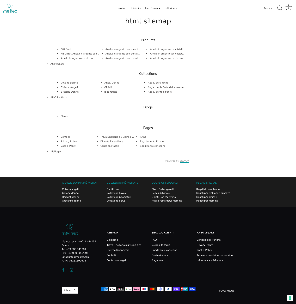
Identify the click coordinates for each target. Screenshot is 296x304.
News (64, 116)
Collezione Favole (117, 193)
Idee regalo (151, 8)
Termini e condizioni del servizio (215, 255)
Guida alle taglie (109, 146)
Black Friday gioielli (163, 189)
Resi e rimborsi (160, 255)
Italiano (67, 290)
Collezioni (169, 8)
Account (268, 8)
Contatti (111, 255)
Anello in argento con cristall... (122, 53)
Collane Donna (69, 82)
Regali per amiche (158, 82)
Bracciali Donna (70, 91)
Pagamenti (158, 260)
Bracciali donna (70, 197)
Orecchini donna (71, 200)
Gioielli (135, 8)
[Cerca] (279, 8)
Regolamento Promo (152, 141)
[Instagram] (71, 269)
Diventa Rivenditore (111, 141)
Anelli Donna (111, 82)
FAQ (154, 239)
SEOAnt (184, 160)
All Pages (55, 151)
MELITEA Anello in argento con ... (80, 53)
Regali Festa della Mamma (167, 200)
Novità (121, 8)
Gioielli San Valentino (164, 197)
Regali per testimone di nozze (213, 193)
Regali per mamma (207, 200)
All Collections (58, 97)
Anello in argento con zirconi (77, 58)
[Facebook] (63, 269)
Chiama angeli (70, 189)
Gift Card (66, 49)
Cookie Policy (68, 146)
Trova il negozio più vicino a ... (117, 137)
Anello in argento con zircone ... (168, 58)
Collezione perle (116, 200)
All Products (57, 64)
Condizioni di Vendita (209, 239)
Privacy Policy (69, 141)
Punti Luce (113, 189)
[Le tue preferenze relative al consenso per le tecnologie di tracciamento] (290, 298)
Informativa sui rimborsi (210, 260)
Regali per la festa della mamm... (166, 87)
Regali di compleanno (208, 189)
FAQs (143, 137)
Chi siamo (112, 239)
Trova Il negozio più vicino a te (124, 245)
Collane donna (70, 193)
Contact (65, 137)
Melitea (230, 290)
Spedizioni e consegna (152, 146)
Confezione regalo (117, 260)
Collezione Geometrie (119, 197)
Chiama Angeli (69, 87)
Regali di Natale (161, 193)
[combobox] (70, 290)
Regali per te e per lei (160, 91)
